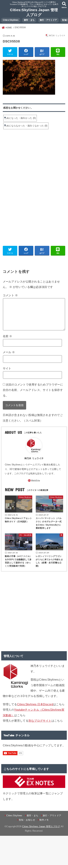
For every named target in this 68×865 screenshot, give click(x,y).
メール (9, 352)
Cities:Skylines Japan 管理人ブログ (41, 826)
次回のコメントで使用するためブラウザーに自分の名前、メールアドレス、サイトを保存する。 (33, 390)
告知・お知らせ (27, 820)
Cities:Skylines (11, 20)
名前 (7, 336)
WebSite (35, 480)
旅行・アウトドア (48, 20)
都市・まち (29, 20)
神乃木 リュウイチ (34, 458)
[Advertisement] (32, 158)
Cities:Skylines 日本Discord (35, 704)
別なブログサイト (39, 720)
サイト (7, 368)
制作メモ (44, 820)
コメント (10, 295)
